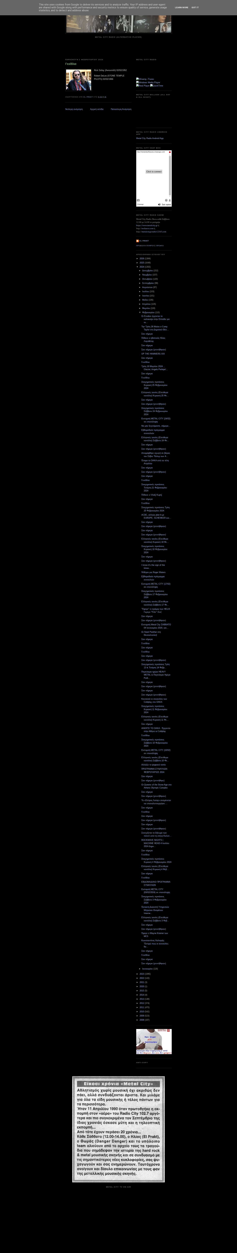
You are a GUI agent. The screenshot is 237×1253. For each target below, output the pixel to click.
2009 (142, 1016)
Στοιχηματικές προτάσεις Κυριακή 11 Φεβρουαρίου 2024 (154, 709)
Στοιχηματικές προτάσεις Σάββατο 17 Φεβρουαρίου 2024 (154, 594)
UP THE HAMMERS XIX (153, 354)
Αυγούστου (147, 287)
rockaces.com (147, 228)
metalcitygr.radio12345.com (154, 231)
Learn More (181, 7)
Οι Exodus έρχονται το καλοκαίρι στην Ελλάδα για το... (155, 319)
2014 (142, 995)
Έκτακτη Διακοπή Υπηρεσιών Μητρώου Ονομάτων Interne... (155, 910)
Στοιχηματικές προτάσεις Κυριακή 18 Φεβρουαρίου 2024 (154, 549)
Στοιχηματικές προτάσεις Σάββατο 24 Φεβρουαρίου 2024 (154, 411)
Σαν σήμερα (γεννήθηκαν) (153, 349)
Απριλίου (146, 304)
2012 (142, 1003)
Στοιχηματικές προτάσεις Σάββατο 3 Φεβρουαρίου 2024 (154, 899)
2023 (142, 974)
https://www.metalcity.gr (147, 225)
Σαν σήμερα (147, 334)
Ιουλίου (146, 291)
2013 (142, 999)
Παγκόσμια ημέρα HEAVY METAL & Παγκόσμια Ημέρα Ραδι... (155, 675)
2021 (142, 982)
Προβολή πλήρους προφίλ (150, 246)
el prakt (144, 241)
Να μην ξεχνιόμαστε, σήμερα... (155, 426)
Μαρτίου (146, 308)
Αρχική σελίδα (97, 109)
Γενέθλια (145, 362)
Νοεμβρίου (147, 275)
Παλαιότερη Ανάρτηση (121, 109)
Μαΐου (145, 300)
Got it (195, 7)
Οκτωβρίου (147, 279)
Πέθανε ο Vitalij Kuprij (151, 495)
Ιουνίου (146, 295)
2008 (142, 1020)
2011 (142, 1007)
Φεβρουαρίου (148, 312)
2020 (142, 986)
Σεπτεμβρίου (148, 283)
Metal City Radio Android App (149, 138)
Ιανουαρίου (147, 969)
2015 (142, 990)
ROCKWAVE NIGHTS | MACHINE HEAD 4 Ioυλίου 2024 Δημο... (155, 843)
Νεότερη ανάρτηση (74, 109)
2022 (142, 978)
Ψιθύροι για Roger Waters (153, 572)
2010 (142, 1011)
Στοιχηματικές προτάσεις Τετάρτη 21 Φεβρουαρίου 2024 (154, 487)
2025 (142, 262)
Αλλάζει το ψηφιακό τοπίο (153, 765)
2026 (142, 258)
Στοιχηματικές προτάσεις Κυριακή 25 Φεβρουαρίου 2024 (154, 385)
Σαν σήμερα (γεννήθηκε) (152, 780)
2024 (142, 267)
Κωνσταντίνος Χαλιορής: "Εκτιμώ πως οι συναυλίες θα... (154, 943)
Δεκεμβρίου (147, 270)
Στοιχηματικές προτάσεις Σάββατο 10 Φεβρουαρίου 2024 (154, 742)
